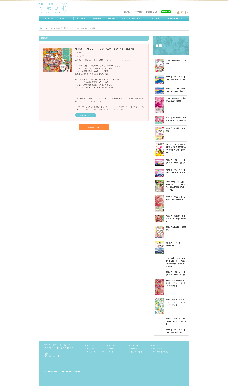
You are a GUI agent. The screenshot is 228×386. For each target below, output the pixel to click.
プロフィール (113, 345)
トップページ (91, 345)
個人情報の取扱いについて (95, 352)
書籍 (51, 28)
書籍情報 (111, 349)
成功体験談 (90, 349)
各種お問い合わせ (136, 352)
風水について (135, 345)
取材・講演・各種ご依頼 (160, 352)
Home (46, 28)
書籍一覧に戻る (94, 127)
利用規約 (111, 352)
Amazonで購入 (85, 115)
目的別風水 (156, 345)
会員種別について (136, 349)
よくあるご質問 (157, 349)
